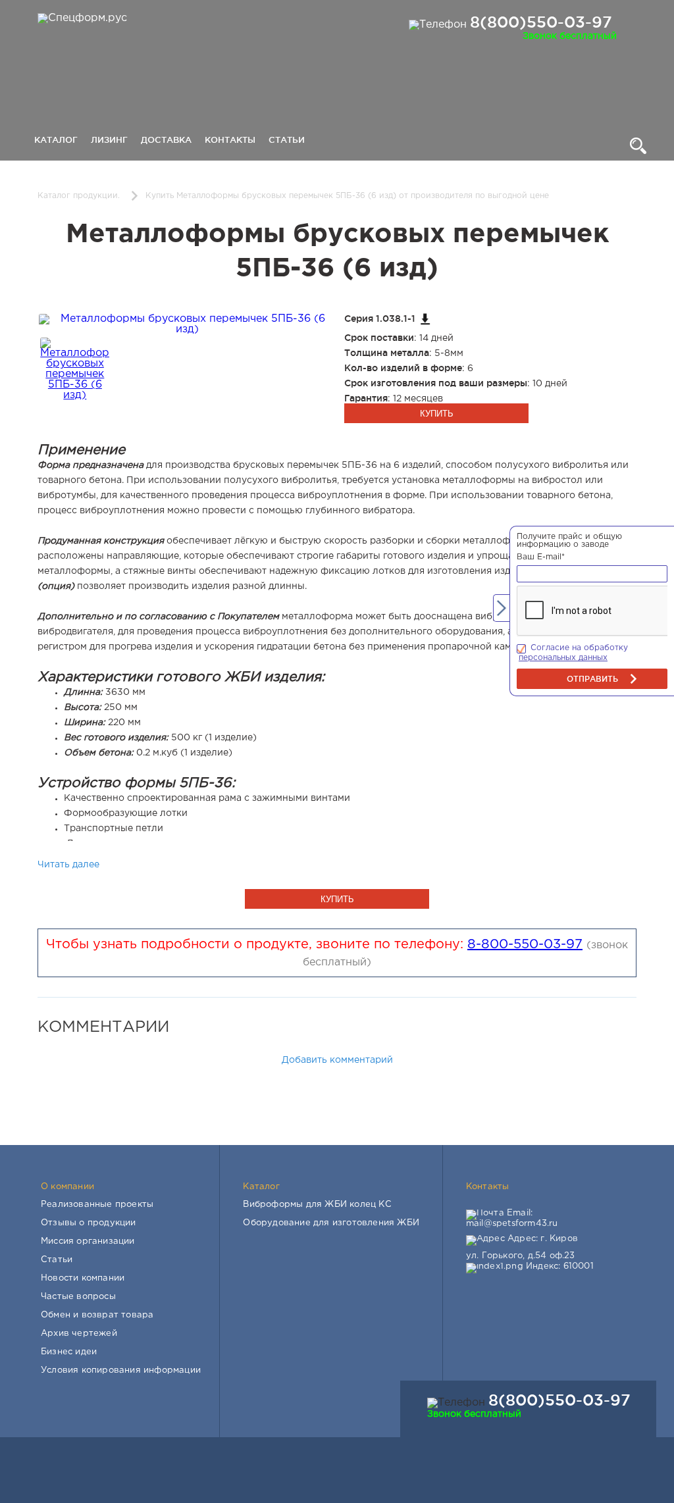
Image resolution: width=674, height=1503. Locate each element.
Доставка (166, 139)
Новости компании (82, 1278)
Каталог (56, 139)
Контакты (230, 139)
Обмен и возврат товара (97, 1315)
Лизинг (109, 139)
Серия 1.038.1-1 (379, 318)
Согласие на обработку (579, 647)
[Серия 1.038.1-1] (425, 319)
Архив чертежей (79, 1333)
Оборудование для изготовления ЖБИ (331, 1223)
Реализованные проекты (97, 1204)
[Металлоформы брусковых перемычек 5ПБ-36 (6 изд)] (187, 329)
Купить (437, 414)
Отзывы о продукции (88, 1223)
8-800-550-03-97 (525, 944)
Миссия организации (88, 1241)
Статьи (287, 139)
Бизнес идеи (69, 1352)
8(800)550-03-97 (541, 21)
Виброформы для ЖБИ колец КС (317, 1204)
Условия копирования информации (121, 1370)
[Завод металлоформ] (80, 18)
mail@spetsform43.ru (512, 1223)
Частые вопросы (78, 1296)
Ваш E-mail (541, 557)
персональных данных (563, 657)
